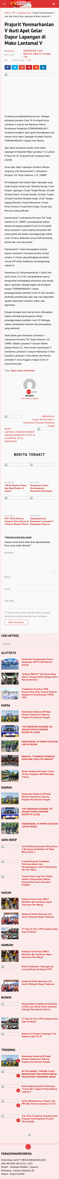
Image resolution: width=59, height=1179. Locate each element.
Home (7, 13)
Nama (8, 577)
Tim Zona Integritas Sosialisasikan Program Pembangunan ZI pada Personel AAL (40, 1118)
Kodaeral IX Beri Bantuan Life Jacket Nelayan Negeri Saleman (38, 915)
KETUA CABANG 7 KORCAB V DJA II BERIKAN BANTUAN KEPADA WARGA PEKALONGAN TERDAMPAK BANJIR (39, 1074)
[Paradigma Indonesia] (20, 4)
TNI (13, 13)
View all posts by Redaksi (29, 398)
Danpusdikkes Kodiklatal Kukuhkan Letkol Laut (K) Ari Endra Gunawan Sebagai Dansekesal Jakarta (39, 1006)
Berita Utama (42, 54)
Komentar (10, 552)
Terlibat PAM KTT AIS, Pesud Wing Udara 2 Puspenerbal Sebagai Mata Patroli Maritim (40, 677)
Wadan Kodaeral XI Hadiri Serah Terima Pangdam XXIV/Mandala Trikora (38, 774)
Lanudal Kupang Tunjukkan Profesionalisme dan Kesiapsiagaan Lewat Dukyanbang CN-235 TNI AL (39, 865)
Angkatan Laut (24, 13)
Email (8, 588)
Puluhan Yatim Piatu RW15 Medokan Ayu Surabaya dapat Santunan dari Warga (37, 902)
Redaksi (10, 51)
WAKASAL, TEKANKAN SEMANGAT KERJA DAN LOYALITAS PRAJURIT (38, 758)
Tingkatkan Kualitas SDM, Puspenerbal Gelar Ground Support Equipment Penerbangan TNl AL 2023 (39, 693)
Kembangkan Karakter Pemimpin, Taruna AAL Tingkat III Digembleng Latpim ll (39, 1089)
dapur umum (17, 370)
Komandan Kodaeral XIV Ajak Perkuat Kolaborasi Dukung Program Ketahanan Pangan (36, 714)
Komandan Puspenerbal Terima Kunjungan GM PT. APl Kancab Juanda (37, 662)
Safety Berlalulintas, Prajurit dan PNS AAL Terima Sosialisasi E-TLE (39, 1102)
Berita (27, 54)
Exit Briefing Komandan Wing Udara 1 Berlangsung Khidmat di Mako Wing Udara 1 (40, 849)
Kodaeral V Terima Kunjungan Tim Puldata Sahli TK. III (39, 1035)
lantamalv (29, 370)
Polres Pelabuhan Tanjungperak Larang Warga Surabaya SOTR (37, 968)
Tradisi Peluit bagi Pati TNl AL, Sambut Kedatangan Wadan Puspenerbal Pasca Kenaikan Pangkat (37, 880)
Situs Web (9, 600)
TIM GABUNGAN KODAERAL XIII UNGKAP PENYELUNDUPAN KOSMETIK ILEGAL (37, 729)
